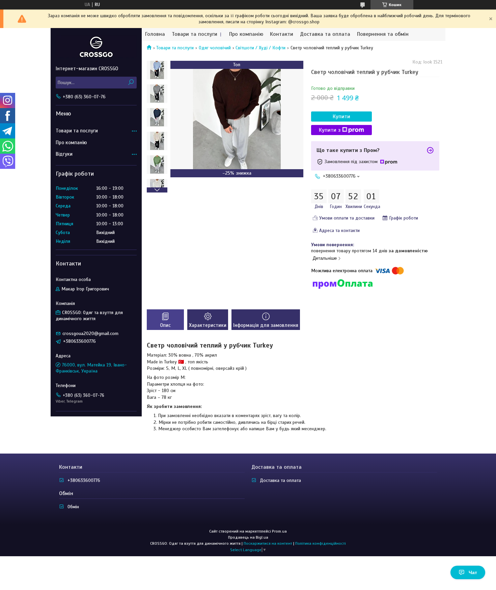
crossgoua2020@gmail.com (90, 333)
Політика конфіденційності (320, 543)
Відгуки (64, 154)
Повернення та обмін (383, 34)
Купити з (329, 130)
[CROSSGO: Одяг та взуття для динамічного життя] (96, 46)
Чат (473, 572)
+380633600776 (83, 480)
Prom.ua (279, 531)
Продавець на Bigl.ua (248, 537)
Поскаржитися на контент (268, 543)
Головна (155, 34)
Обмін (73, 507)
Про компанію (246, 34)
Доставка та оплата (325, 34)
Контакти (281, 34)
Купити (341, 116)
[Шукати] (131, 82)
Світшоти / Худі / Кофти (260, 48)
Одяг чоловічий (215, 48)
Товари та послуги (194, 34)
